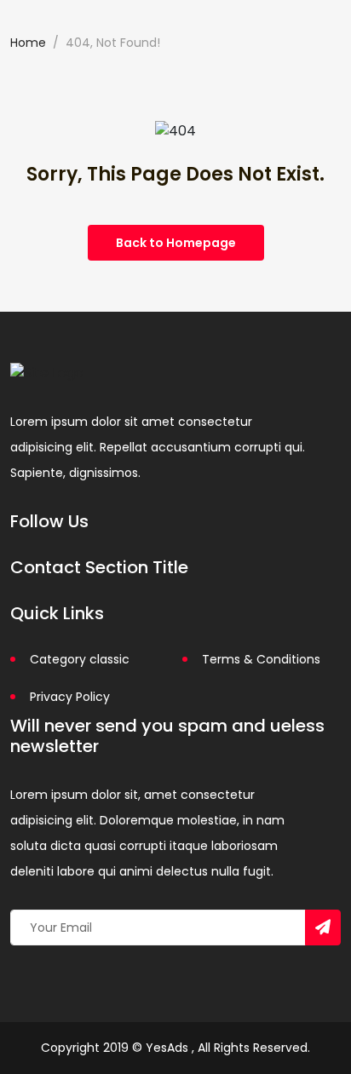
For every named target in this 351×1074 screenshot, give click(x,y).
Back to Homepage (176, 242)
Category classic (79, 659)
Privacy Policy (70, 696)
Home (28, 42)
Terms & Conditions (261, 659)
